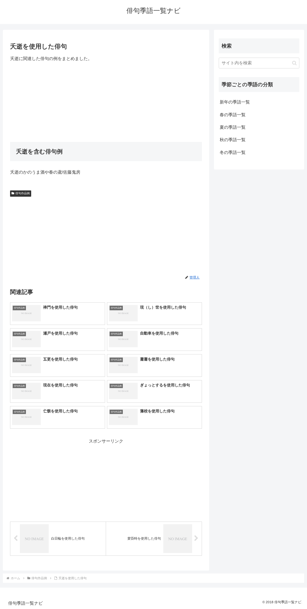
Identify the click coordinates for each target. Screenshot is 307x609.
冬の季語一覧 (233, 152)
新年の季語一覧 (235, 102)
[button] (294, 63)
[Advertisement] (106, 102)
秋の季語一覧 (233, 139)
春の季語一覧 (233, 114)
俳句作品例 (22, 193)
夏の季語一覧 (233, 127)
